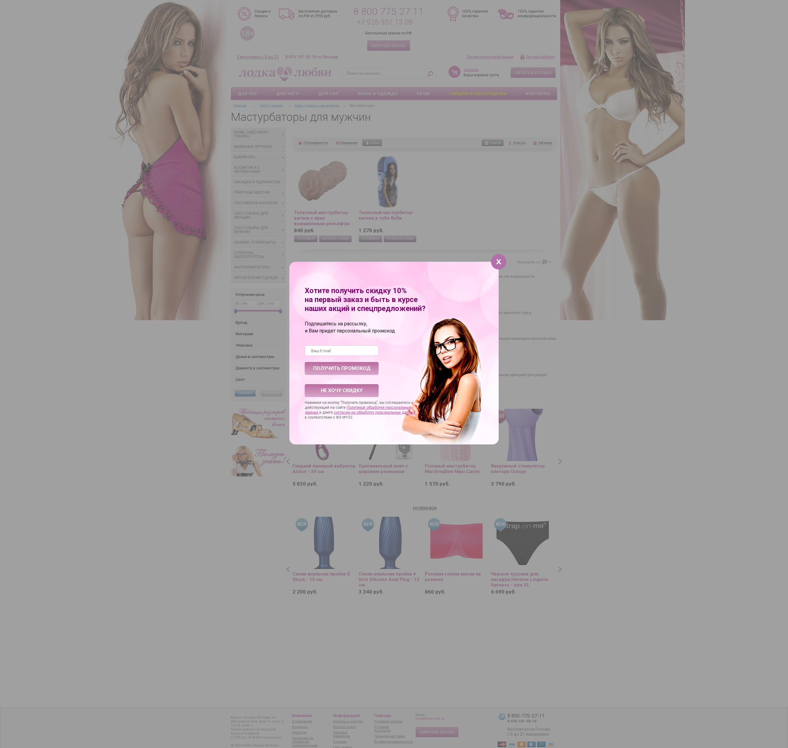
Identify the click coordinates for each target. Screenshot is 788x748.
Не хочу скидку (342, 390)
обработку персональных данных (385, 412)
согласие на (345, 412)
